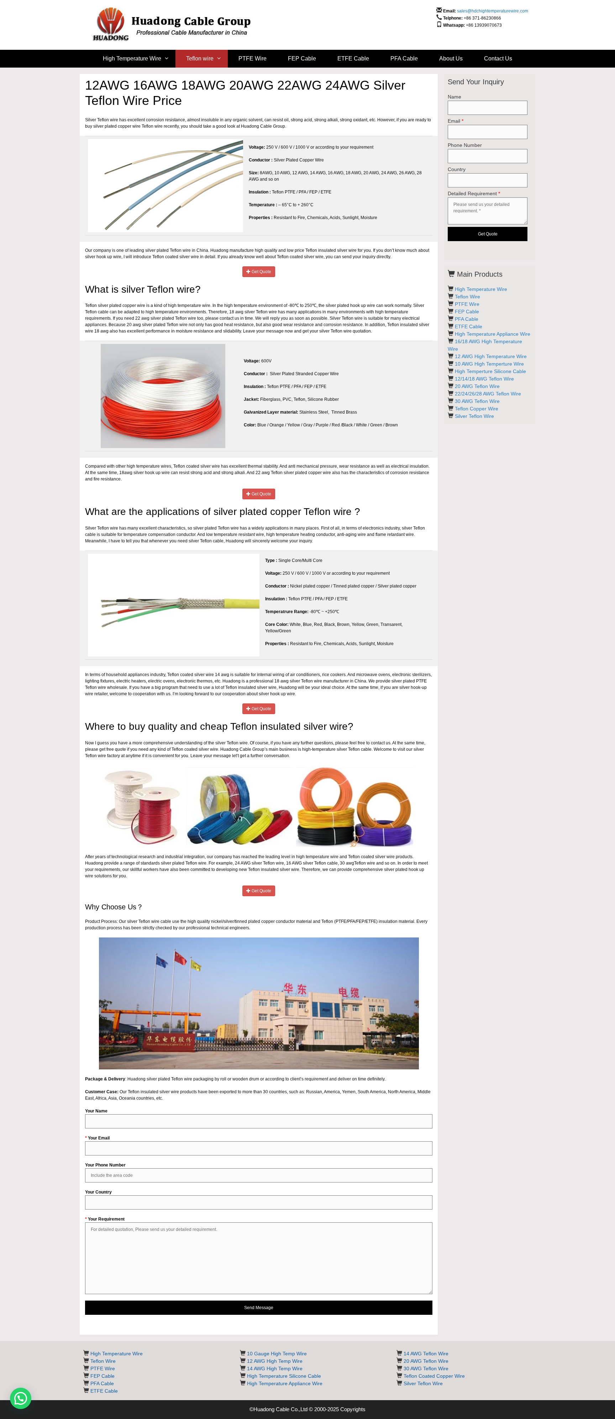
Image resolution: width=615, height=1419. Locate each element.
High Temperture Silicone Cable (490, 371)
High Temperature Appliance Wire (492, 334)
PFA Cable (404, 58)
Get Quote (261, 271)
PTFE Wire (252, 58)
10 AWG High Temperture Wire (489, 364)
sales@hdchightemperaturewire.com (492, 11)
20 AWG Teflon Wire (477, 386)
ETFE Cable (353, 58)
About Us (451, 58)
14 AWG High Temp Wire (275, 1368)
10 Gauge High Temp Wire (277, 1353)
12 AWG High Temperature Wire (491, 356)
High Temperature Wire (132, 58)
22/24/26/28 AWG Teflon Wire (488, 394)
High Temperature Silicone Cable (284, 1376)
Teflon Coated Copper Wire (434, 1376)
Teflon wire (200, 58)
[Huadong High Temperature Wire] (176, 24)
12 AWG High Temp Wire (275, 1361)
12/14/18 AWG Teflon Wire (484, 379)
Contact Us (498, 58)
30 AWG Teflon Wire (477, 401)
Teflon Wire (467, 296)
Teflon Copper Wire (476, 408)
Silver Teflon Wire (474, 416)
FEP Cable (302, 58)
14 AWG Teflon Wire (426, 1353)
